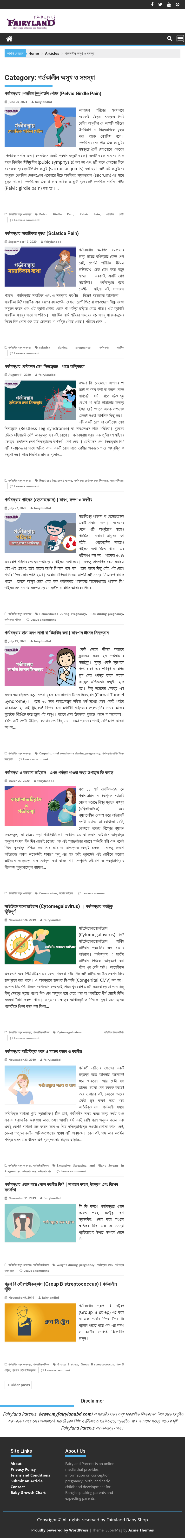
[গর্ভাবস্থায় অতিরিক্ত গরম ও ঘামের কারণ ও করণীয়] (40, 1067)
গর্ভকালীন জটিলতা (41, 1032)
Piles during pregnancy (106, 614)
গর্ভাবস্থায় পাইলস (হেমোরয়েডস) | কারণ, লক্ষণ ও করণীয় (48, 500)
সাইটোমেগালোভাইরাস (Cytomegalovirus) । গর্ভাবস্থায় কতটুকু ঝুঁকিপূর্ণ (58, 908)
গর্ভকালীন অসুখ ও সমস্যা (19, 214)
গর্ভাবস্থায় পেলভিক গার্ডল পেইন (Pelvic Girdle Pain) (53, 93)
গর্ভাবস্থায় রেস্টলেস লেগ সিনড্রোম (91, 480)
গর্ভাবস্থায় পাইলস (13, 620)
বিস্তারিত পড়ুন (14, 203)
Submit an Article (27, 1480)
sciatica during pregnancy (65, 347)
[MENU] (180, 38)
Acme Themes (141, 1530)
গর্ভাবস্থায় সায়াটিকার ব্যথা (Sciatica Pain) (42, 233)
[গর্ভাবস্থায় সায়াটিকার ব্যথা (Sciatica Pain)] (40, 249)
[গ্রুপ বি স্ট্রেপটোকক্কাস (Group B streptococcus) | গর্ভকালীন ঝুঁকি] (40, 1305)
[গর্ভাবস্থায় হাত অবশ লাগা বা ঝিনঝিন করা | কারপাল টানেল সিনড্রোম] (40, 648)
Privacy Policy (23, 1469)
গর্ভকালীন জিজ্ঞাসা (41, 1165)
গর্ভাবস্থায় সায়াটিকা (111, 347)
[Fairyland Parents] (9, 38)
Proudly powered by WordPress (59, 1530)
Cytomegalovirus (69, 1032)
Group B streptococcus (97, 1364)
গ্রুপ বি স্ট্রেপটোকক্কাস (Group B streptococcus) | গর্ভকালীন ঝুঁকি (61, 1286)
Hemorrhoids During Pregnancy (62, 614)
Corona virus (48, 893)
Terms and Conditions (30, 1475)
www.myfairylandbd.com (66, 1414)
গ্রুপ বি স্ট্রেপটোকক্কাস (23, 1370)
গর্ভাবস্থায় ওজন (104, 1265)
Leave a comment (27, 220)
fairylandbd (43, 102)
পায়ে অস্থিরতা (117, 480)
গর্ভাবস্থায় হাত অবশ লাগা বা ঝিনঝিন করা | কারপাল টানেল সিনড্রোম (57, 633)
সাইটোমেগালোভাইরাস (114, 1032)
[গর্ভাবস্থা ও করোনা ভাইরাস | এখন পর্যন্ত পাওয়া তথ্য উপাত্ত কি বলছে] (40, 788)
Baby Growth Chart (28, 1492)
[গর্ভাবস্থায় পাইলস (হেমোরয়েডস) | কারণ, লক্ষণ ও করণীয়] (40, 515)
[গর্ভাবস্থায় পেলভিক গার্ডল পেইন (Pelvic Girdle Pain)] (40, 109)
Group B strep (67, 1364)
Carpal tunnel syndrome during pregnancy (69, 753)
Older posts (20, 1385)
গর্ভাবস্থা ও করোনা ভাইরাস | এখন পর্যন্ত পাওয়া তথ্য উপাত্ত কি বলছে (59, 772)
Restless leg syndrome (55, 480)
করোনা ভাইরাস (66, 893)
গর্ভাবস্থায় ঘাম (44, 1171)
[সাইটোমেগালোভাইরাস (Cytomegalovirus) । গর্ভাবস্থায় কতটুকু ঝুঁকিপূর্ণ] (40, 927)
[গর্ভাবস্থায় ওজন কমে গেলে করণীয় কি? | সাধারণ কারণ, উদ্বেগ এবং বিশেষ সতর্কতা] (40, 1205)
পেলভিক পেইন (115, 214)
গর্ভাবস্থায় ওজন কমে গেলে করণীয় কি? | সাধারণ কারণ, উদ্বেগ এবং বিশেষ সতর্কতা (61, 1187)
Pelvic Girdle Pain (56, 214)
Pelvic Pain (90, 214)
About (16, 1463)
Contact (18, 1486)
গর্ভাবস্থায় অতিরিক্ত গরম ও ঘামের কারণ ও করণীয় (43, 1051)
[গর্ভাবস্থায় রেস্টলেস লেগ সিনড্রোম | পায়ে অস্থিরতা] (40, 382)
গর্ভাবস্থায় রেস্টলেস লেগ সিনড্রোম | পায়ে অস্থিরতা (45, 366)
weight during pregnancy (75, 1265)
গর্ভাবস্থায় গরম (29, 1171)
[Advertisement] (152, 1474)
